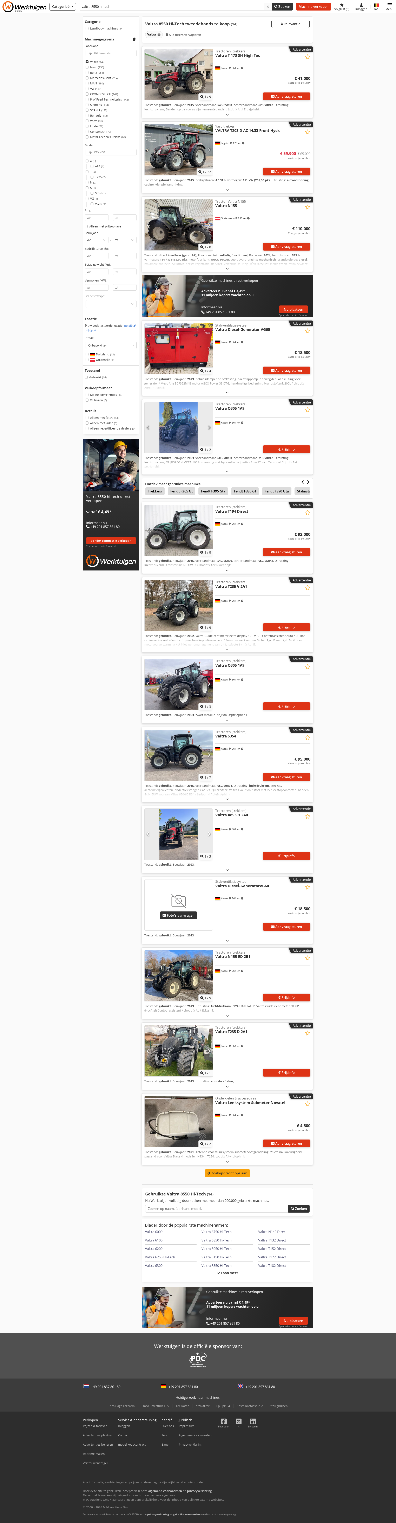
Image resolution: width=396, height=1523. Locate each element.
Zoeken (284, 6)
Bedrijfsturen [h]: (97, 249)
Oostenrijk (104, 360)
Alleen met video (103, 423)
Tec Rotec (182, 1406)
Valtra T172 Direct (272, 1257)
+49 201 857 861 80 (105, 1387)
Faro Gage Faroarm (121, 1406)
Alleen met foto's (104, 418)
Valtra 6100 (154, 1240)
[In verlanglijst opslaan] (307, 57)
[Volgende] (209, 74)
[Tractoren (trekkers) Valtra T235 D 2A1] (179, 1050)
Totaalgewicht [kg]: (98, 264)
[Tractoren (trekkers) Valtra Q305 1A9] (179, 427)
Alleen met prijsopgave (105, 226)
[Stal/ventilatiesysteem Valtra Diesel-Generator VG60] (179, 348)
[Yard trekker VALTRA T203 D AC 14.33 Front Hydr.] (179, 149)
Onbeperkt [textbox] (97, 345)
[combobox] (111, 345)
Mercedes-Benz (104, 78)
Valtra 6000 (154, 1232)
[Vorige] (148, 74)
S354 (100, 193)
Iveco (97, 67)
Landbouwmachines (106, 28)
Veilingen (98, 400)
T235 (100, 177)
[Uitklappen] (227, 114)
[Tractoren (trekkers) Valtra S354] (179, 755)
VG (94, 198)
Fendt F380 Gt (245, 491)
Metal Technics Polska (108, 137)
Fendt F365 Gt (181, 491)
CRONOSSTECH (104, 94)
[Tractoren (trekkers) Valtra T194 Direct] (179, 530)
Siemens (99, 105)
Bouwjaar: (92, 233)
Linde (96, 126)
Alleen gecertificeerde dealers (112, 428)
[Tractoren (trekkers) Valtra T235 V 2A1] (179, 605)
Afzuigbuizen (279, 1406)
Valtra (97, 62)
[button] (389, 7)
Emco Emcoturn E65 (155, 1406)
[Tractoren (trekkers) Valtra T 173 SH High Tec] (179, 74)
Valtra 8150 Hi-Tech (217, 1257)
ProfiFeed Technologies (109, 99)
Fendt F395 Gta (213, 491)
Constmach (100, 132)
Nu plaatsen (293, 309)
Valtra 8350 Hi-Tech (217, 1265)
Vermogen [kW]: (96, 280)
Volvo (96, 121)
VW (95, 89)
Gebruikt (98, 377)
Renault (99, 115)
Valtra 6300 (154, 1265)
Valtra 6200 (154, 1248)
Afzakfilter (203, 1406)
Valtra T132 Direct (272, 1240)
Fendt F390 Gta (277, 491)
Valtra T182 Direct (272, 1265)
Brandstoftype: (95, 296)
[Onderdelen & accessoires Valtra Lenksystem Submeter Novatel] (179, 1121)
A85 (99, 166)
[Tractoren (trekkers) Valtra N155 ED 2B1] (179, 975)
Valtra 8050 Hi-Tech (217, 1248)
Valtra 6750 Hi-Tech (217, 1232)
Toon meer (229, 1273)
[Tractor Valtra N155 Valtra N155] (179, 224)
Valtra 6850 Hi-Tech (217, 1240)
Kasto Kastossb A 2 (250, 1406)
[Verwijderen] (268, 7)
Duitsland (105, 354)
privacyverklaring (158, 1514)
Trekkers (155, 491)
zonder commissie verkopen (111, 541)
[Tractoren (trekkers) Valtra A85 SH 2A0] (179, 834)
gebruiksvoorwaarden (186, 1514)
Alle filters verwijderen (184, 35)
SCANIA (98, 110)
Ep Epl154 (223, 1406)
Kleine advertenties (106, 395)
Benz (97, 73)
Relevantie (291, 24)
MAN (97, 83)
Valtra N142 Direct (272, 1232)
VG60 (100, 204)
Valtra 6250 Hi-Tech (160, 1257)
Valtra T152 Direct (272, 1248)
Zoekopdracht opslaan (228, 1173)
